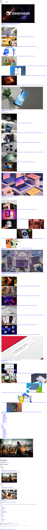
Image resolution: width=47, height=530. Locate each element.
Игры (15, 502)
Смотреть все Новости (6, 85)
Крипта (4, 421)
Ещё (2, 413)
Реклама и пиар (3, 507)
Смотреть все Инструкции (8, 412)
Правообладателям (3, 512)
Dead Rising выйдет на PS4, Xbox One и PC (7, 487)
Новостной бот (3, 508)
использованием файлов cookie (25, 525)
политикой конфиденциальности (15, 525)
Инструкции (3, 335)
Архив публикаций (3, 511)
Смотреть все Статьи (6, 248)
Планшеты (4, 414)
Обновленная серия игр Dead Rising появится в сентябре (9, 470)
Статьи (2, 172)
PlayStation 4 (7, 502)
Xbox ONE (10, 502)
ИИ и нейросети (5, 419)
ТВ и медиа (4, 417)
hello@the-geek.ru (5, 524)
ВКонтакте (2, 516)
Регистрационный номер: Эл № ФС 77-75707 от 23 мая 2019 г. (8, 526)
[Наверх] (2, 0)
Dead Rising (3, 502)
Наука (3, 422)
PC (5, 502)
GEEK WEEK (2, 519)
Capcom (1, 502)
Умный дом (4, 418)
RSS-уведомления (2, 462)
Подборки (2, 249)
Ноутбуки (4, 416)
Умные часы (4, 415)
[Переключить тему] (0, 0)
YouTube (2, 515)
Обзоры (2, 86)
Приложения (4, 420)
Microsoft (13, 502)
